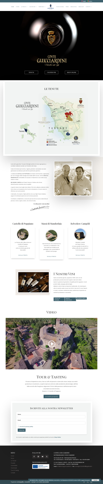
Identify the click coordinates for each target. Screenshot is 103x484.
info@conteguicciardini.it (64, 466)
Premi (67, 6)
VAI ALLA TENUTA (22, 255)
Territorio (41, 6)
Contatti (88, 6)
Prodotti (13, 463)
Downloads (14, 468)
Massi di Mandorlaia (69, 299)
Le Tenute (23, 6)
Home (12, 6)
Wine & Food (74, 6)
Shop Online (71, 72)
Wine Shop (81, 6)
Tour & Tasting (60, 6)
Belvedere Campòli (81, 298)
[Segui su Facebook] (34, 456)
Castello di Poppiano (57, 299)
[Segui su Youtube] (42, 456)
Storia (17, 6)
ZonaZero (27, 482)
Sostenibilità (14, 465)
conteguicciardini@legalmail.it (83, 466)
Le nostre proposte (51, 396)
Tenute (31, 72)
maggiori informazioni (85, 480)
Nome (19, 414)
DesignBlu (21, 482)
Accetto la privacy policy (26, 426)
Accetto (95, 480)
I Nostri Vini (32, 6)
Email (19, 420)
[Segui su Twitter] (47, 456)
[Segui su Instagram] (38, 456)
